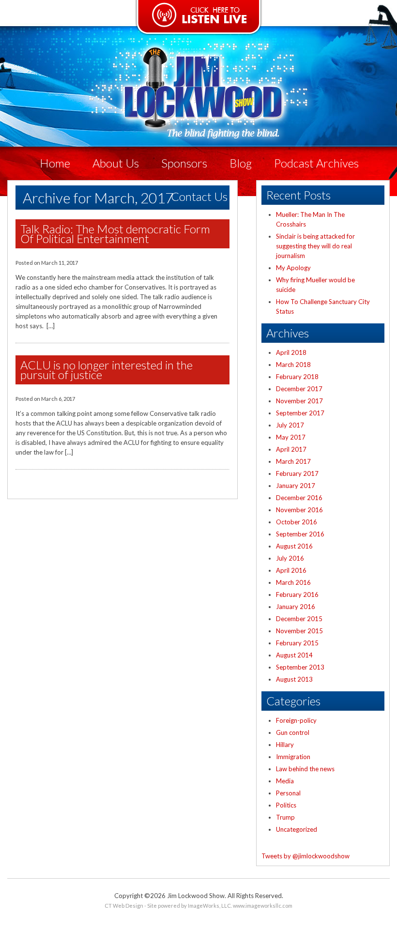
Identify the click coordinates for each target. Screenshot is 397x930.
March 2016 (293, 582)
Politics (286, 805)
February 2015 (297, 643)
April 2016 (291, 570)
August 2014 (294, 655)
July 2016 (290, 558)
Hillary (285, 744)
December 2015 (299, 619)
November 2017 (299, 401)
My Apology (293, 268)
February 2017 (297, 473)
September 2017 (300, 413)
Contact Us (199, 196)
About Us (115, 163)
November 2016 (299, 510)
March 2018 (293, 364)
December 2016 (299, 498)
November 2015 (299, 631)
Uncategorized (296, 829)
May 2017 (290, 437)
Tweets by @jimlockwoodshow (305, 856)
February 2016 (297, 594)
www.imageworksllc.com (262, 905)
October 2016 (296, 522)
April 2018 (291, 352)
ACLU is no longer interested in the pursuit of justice (106, 370)
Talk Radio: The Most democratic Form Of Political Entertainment (115, 234)
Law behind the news (305, 769)
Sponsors (184, 163)
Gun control (292, 732)
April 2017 (291, 449)
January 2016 (295, 606)
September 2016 (300, 534)
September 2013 (300, 667)
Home (55, 163)
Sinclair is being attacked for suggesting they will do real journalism (315, 245)
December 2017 (299, 389)
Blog (240, 163)
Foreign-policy (296, 720)
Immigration (293, 757)
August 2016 (294, 546)
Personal (288, 793)
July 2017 (290, 425)
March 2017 (293, 461)
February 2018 (297, 377)
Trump (285, 817)
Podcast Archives (316, 163)
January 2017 (295, 485)
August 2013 (294, 679)
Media (285, 781)
